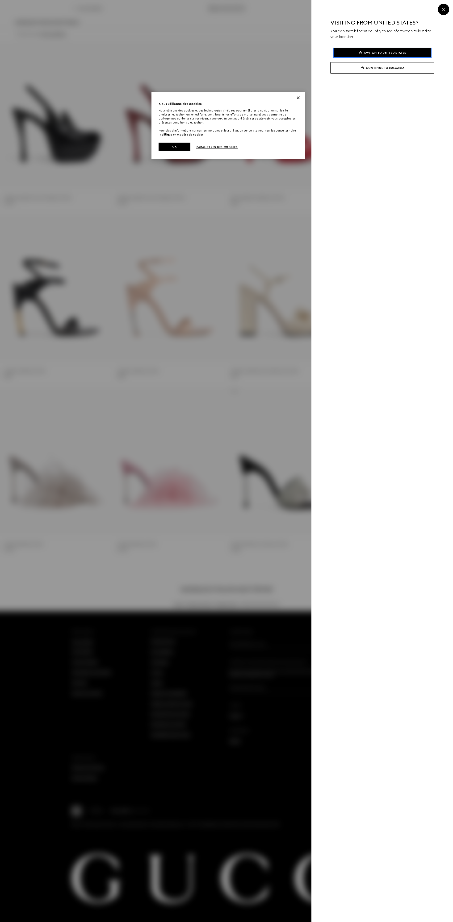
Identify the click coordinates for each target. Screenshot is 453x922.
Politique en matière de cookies (182, 134)
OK (174, 146)
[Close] (443, 9)
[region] (228, 125)
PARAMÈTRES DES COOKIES (217, 147)
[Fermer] (298, 98)
